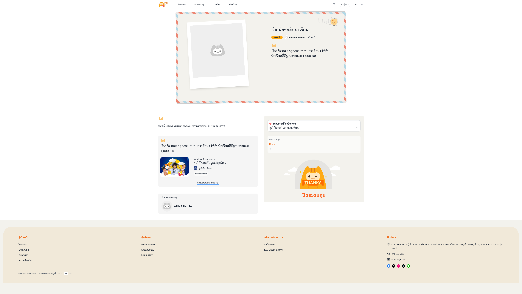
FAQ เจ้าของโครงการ (273, 249)
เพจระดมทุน (23, 249)
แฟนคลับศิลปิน (147, 249)
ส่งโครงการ (269, 244)
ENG (361, 4)
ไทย (356, 4)
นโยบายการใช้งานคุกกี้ (47, 273)
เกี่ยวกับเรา (23, 255)
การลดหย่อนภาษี (148, 244)
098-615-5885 (397, 254)
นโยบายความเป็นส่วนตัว (27, 273)
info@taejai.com (398, 259)
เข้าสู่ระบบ (345, 4)
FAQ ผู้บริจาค (147, 255)
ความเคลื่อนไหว (25, 260)
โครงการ (22, 244)
